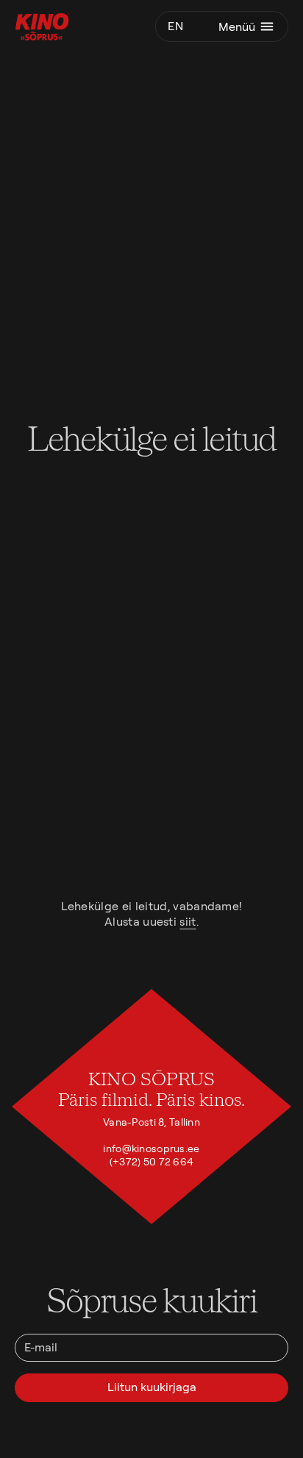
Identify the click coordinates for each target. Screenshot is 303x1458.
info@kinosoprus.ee (151, 1148)
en (175, 26)
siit (187, 922)
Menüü (236, 27)
